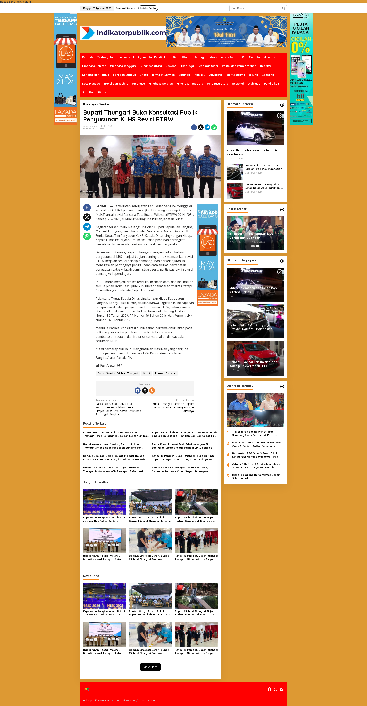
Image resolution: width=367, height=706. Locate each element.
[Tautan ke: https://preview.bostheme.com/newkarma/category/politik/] (282, 209)
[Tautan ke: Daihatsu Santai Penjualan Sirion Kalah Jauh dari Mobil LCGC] (235, 190)
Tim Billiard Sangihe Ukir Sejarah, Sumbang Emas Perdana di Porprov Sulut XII (255, 433)
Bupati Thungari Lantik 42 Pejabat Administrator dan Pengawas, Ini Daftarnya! (173, 406)
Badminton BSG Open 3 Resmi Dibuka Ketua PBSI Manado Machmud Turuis (255, 455)
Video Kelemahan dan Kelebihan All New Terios (252, 152)
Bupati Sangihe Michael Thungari (117, 373)
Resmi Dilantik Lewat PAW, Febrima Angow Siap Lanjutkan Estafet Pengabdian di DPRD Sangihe (182, 446)
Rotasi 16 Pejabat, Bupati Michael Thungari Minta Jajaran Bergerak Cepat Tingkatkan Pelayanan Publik (183, 457)
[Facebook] (138, 390)
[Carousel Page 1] (253, 246)
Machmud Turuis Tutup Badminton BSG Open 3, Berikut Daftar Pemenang (256, 444)
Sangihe (87, 128)
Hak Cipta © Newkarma (96, 700)
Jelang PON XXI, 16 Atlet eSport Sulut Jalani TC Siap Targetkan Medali (256, 465)
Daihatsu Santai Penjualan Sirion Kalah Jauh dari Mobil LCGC (263, 186)
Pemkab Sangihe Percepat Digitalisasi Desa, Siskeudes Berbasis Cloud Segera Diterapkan (180, 469)
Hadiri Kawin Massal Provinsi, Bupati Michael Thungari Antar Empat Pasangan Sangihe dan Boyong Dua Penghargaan (112, 446)
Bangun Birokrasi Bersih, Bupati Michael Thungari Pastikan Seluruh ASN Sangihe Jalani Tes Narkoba (114, 457)
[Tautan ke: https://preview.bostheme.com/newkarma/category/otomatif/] (282, 104)
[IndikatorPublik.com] (123, 32)
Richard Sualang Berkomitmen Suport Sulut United (256, 476)
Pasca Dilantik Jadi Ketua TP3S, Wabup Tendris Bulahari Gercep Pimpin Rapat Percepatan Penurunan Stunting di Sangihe (118, 407)
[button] (283, 8)
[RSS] (152, 390)
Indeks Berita (147, 700)
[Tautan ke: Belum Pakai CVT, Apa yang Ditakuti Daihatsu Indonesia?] (235, 171)
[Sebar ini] (194, 127)
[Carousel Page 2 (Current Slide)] (257, 246)
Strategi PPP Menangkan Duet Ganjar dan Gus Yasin (251, 236)
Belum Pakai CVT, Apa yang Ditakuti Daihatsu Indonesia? (263, 167)
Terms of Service (125, 700)
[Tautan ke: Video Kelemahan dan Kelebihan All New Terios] (255, 128)
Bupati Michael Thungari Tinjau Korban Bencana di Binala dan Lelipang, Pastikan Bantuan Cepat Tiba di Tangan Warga (184, 434)
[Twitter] (145, 390)
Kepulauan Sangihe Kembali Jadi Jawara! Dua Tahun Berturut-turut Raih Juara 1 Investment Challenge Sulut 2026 (104, 519)
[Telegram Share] (207, 127)
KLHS (146, 373)
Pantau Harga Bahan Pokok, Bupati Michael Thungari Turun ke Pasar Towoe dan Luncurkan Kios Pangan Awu (115, 434)
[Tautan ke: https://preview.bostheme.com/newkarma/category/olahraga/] (282, 386)
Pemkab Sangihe (165, 373)
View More (150, 667)
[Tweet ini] (201, 127)
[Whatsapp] (214, 127)
